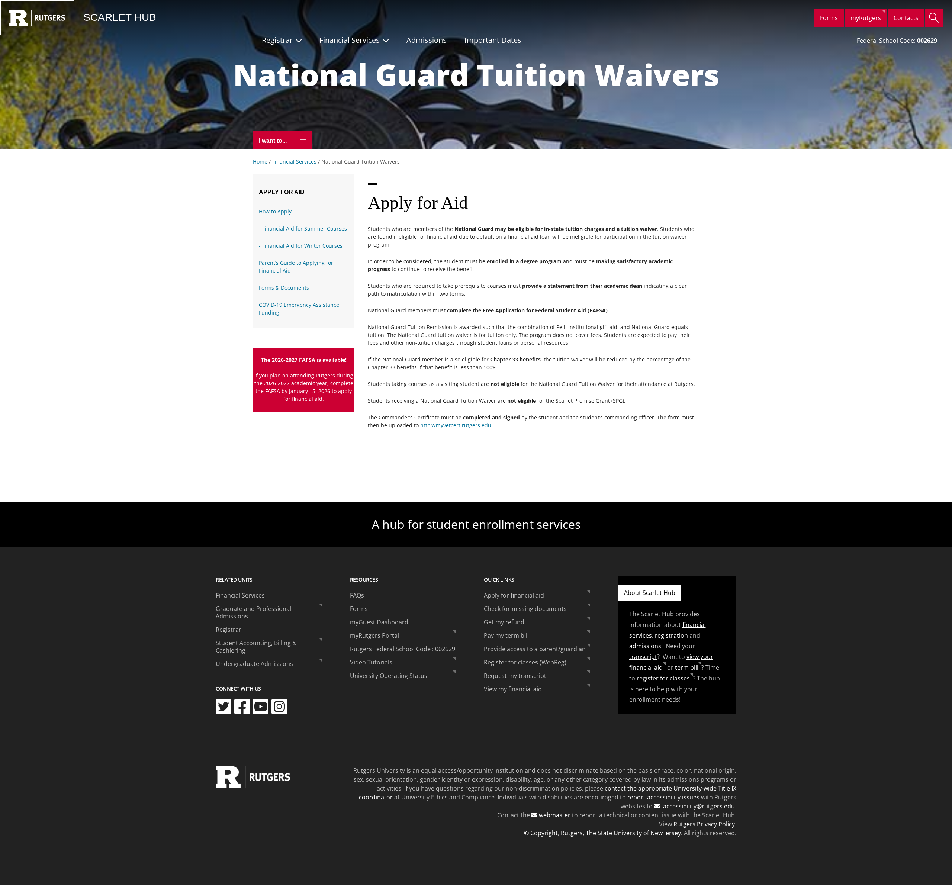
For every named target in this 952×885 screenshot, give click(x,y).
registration (671, 635)
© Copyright (541, 833)
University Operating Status (388, 676)
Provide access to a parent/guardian (535, 649)
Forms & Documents (284, 287)
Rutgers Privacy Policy (704, 824)
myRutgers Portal (374, 635)
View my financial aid (513, 689)
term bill (686, 667)
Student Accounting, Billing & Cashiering (256, 646)
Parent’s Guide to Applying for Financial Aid (296, 266)
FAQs (357, 595)
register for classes (663, 678)
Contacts (906, 18)
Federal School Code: (897, 40)
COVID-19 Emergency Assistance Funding (299, 308)
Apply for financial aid (514, 595)
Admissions (426, 40)
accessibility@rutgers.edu (698, 806)
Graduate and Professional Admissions (253, 612)
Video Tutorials (371, 662)
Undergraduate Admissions (254, 664)
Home (260, 161)
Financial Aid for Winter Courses (302, 245)
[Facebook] (242, 706)
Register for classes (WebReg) (525, 662)
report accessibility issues (663, 797)
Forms (829, 18)
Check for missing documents (525, 609)
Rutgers (37, 18)
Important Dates (492, 40)
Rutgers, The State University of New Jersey (621, 833)
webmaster (554, 815)
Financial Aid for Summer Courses (304, 228)
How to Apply (275, 211)
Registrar (277, 40)
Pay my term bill (506, 635)
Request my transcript (515, 676)
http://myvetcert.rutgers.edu (455, 425)
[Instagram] (279, 706)
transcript (643, 657)
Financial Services (349, 40)
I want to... (273, 141)
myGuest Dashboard (379, 622)
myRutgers (865, 18)
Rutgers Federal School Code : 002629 (402, 649)
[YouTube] (260, 706)
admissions (645, 646)
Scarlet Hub (119, 17)
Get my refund (504, 622)
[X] (223, 706)
